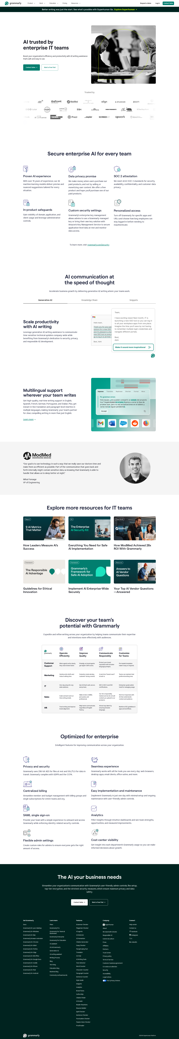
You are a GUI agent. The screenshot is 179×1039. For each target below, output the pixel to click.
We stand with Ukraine (110, 932)
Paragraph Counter (82, 973)
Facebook (134, 932)
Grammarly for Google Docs (32, 959)
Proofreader (80, 1026)
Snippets (79, 984)
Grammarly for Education (58, 940)
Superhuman (109, 925)
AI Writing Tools (81, 959)
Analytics (79, 987)
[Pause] (25, 122)
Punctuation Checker (83, 1019)
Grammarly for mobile (30, 963)
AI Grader (79, 1001)
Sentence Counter (82, 977)
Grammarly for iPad (29, 970)
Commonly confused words (58, 975)
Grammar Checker (82, 924)
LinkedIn (134, 942)
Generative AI (54, 951)
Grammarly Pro (55, 928)
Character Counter (82, 970)
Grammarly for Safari (30, 945)
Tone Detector (80, 963)
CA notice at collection (110, 967)
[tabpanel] (89, 331)
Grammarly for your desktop (32, 928)
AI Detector (80, 935)
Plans (51, 924)
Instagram (134, 935)
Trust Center (107, 953)
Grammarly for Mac (29, 935)
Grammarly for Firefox (30, 949)
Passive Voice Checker (83, 1022)
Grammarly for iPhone (30, 966)
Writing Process (55, 958)
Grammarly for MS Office (31, 956)
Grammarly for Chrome (30, 942)
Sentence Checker (82, 1015)
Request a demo (145, 3)
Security (105, 970)
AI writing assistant (56, 954)
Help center (133, 924)
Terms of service (108, 960)
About (105, 928)
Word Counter (80, 966)
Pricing (65, 3)
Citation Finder (81, 998)
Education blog (54, 968)
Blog (51, 961)
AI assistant (53, 944)
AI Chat (78, 956)
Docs (24, 924)
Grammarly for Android (30, 973)
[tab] (45, 301)
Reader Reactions (81, 1005)
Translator (79, 952)
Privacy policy (107, 956)
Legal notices (107, 977)
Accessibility (107, 974)
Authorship (79, 994)
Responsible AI (107, 935)
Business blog (54, 972)
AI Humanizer (80, 938)
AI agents (79, 931)
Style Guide (79, 980)
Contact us (132, 928)
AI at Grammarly (55, 947)
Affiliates (105, 946)
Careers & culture (108, 939)
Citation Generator (82, 942)
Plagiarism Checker (82, 928)
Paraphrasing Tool (82, 949)
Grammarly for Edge (29, 952)
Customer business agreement (113, 963)
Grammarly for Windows (31, 931)
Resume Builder (81, 1008)
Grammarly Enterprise (57, 937)
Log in (157, 3)
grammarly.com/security (98, 245)
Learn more (28, 419)
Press (104, 942)
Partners (105, 949)
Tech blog (53, 965)
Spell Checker (80, 1012)
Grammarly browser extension (33, 938)
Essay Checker (81, 945)
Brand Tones (80, 991)
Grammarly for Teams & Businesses (57, 932)
